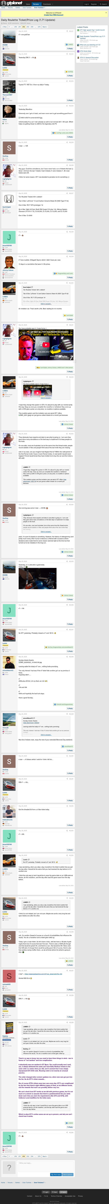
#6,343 (71, 433)
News (28, 4)
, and (64, 133)
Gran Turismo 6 (84, 54)
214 (32, 27)
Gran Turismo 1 (84, 33)
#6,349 (71, 714)
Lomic (25, 860)
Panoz (5, 23)
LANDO (25, 467)
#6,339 (71, 256)
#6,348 (71, 656)
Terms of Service (56, 1196)
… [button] (12, 27)
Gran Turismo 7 (84, 42)
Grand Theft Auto (84, 61)
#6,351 (71, 779)
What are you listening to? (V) (90, 45)
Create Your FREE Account (53, 15)
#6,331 (71, 31)
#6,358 (71, 995)
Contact (29, 1196)
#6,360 (71, 1132)
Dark (55, 1192)
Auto (64, 1192)
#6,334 (71, 106)
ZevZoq (25, 1049)
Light (46, 1192)
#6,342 (71, 377)
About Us (38, 1196)
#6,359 (71, 1022)
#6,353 (71, 830)
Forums (36, 4)
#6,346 (71, 605)
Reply (71, 48)
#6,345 (71, 561)
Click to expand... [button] (46, 304)
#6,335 (71, 142)
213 (28, 27)
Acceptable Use (70, 1196)
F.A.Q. (46, 1196)
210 (15, 27)
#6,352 (71, 806)
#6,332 (71, 54)
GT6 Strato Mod (85, 51)
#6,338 (71, 232)
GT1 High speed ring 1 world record (92, 30)
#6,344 (71, 504)
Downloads (47, 4)
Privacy (80, 1196)
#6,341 (71, 325)
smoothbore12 (28, 718)
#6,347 (71, 629)
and (65, 273)
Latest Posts (82, 27)
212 (23, 27)
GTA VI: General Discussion (89, 57)
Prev (5, 27)
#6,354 (71, 855)
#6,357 (71, 970)
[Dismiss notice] (106, 13)
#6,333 (71, 81)
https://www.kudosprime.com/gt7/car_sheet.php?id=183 (43, 974)
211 (20, 27)
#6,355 (71, 898)
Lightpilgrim (27, 381)
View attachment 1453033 (31, 723)
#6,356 (71, 932)
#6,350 (71, 756)
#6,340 (71, 283)
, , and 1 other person (56, 367)
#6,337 (71, 193)
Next (44, 27)
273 (39, 27)
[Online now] (9, 93)
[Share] (67, 31)
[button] (40, 4)
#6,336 (71, 165)
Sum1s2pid (27, 287)
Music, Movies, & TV (85, 48)
